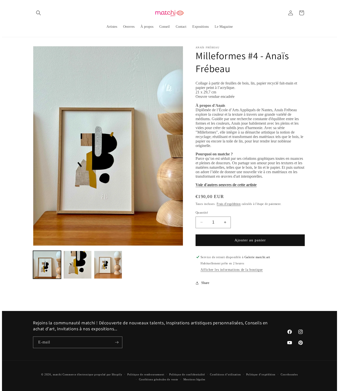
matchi (57, 374)
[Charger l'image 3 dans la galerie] (108, 265)
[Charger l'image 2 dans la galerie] (78, 265)
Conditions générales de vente (158, 379)
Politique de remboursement (145, 374)
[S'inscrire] (116, 342)
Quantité (202, 212)
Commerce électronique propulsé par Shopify (92, 374)
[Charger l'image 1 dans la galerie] (47, 265)
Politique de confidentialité (187, 374)
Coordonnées (289, 374)
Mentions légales (194, 379)
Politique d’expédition (260, 374)
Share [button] (205, 283)
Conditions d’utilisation (225, 374)
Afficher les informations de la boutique (232, 270)
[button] (38, 12)
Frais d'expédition (229, 204)
